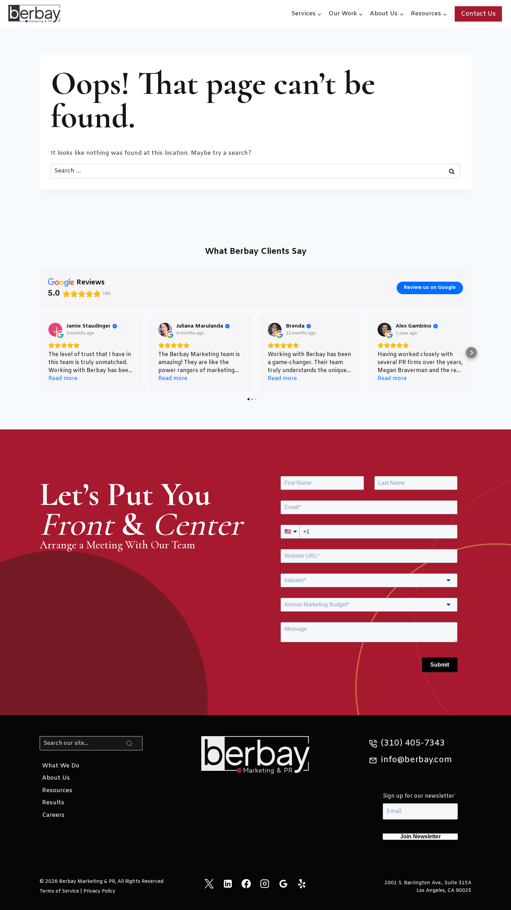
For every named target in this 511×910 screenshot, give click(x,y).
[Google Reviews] (283, 884)
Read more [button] (63, 378)
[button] (39, 352)
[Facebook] (246, 884)
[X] (209, 884)
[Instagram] (265, 884)
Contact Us (478, 14)
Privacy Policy (99, 891)
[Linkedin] (227, 884)
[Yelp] (302, 884)
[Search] (129, 743)
